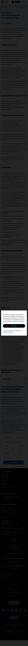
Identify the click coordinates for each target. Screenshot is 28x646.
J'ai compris (14, 325)
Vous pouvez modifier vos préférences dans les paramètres (12, 331)
